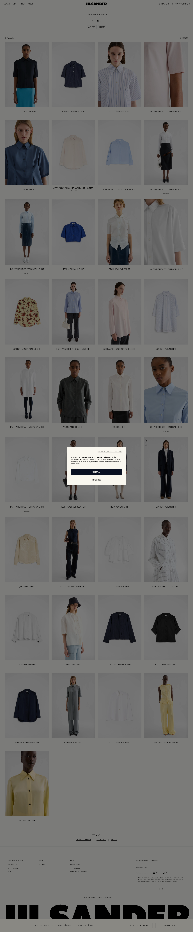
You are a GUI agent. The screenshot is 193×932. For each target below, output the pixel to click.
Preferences (97, 480)
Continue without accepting (110, 452)
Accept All (96, 472)
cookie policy (75, 463)
